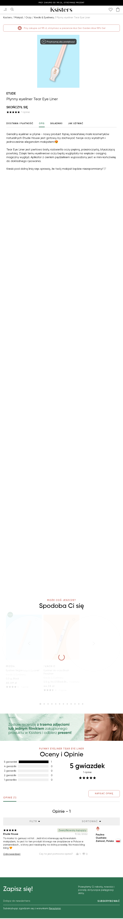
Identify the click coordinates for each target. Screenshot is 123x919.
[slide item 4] (52, 704)
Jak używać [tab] (75, 123)
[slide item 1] (40, 704)
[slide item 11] (79, 704)
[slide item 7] (63, 704)
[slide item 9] (71, 704)
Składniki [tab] (56, 123)
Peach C (49, 666)
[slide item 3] (48, 704)
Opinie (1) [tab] (9, 797)
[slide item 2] (44, 704)
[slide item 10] (75, 704)
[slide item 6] (59, 704)
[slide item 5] (56, 704)
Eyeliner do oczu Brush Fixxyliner (56, 672)
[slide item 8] (67, 704)
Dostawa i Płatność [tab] (19, 123)
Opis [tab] (42, 123)
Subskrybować (109, 901)
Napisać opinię (104, 793)
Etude (11, 93)
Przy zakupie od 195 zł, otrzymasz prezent (61, 3)
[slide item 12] (83, 704)
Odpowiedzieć (11, 854)
